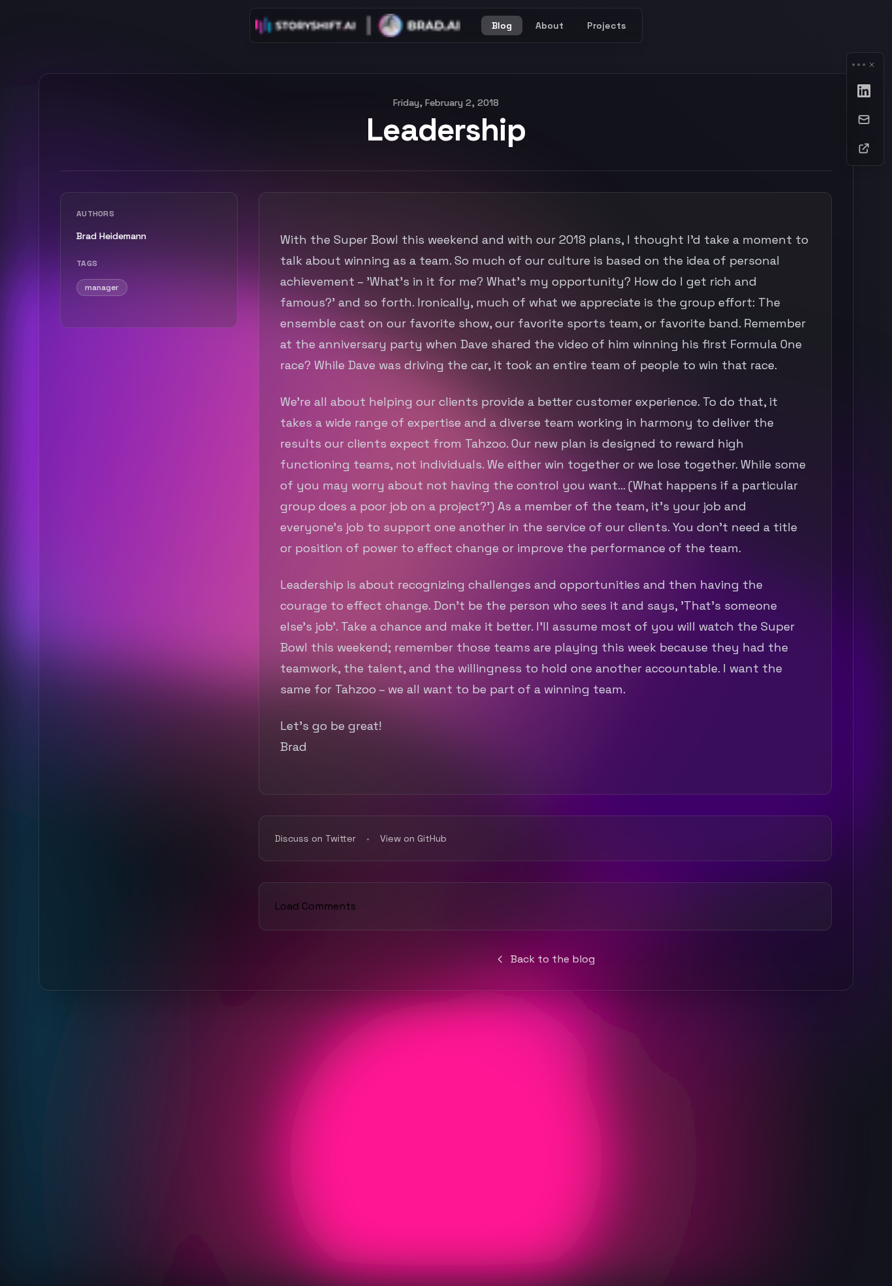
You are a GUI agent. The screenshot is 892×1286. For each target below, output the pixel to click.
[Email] (865, 119)
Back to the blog (553, 959)
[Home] (357, 25)
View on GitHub (413, 838)
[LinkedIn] (865, 91)
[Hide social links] (871, 64)
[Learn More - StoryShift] (865, 148)
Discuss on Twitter (315, 838)
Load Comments (315, 906)
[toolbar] (865, 109)
